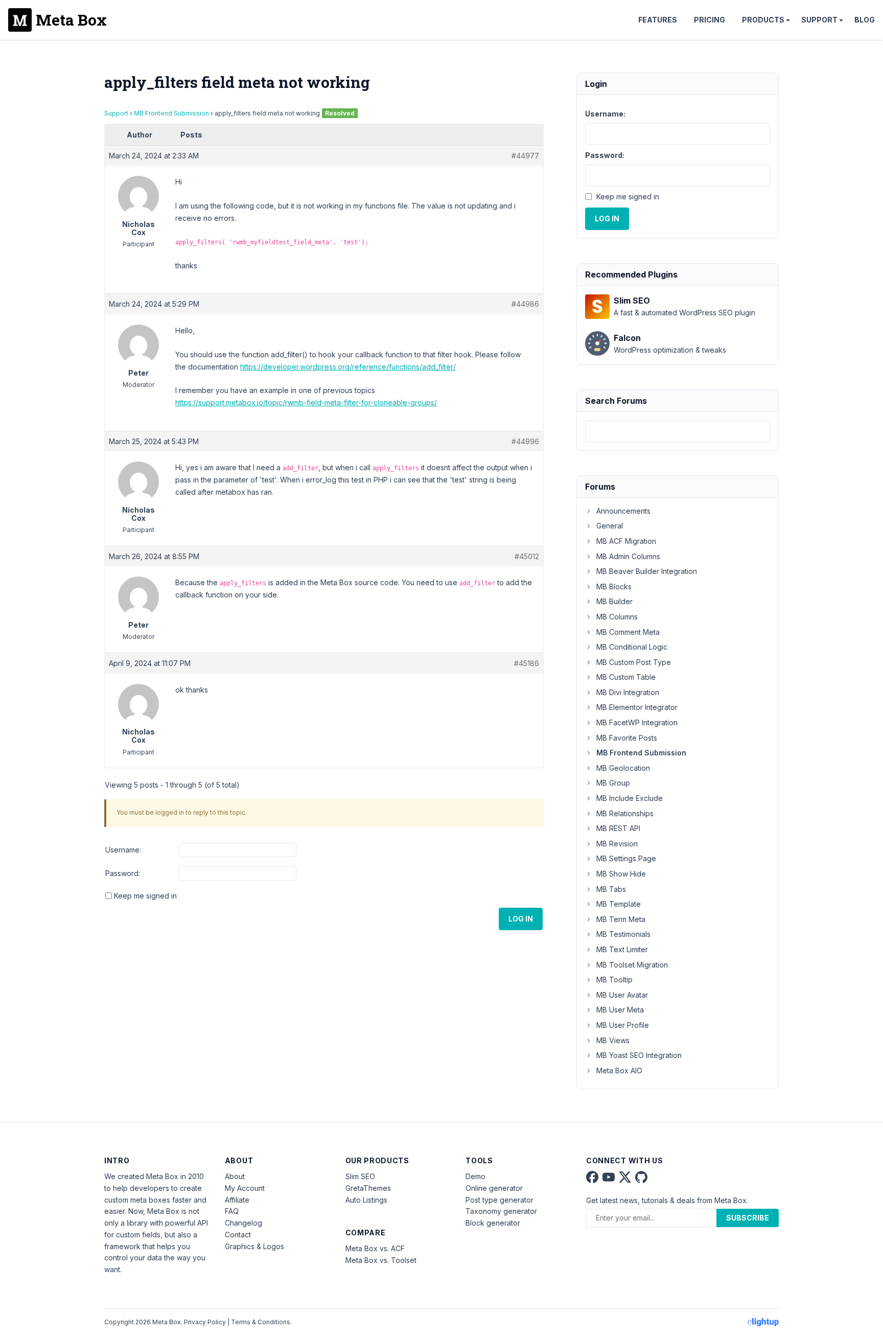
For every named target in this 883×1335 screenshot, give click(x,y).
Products (763, 19)
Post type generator (499, 1199)
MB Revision (617, 843)
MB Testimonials (623, 934)
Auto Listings (366, 1199)
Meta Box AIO (619, 1070)
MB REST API (618, 828)
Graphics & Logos (254, 1246)
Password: (122, 873)
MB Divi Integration (627, 692)
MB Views (613, 1040)
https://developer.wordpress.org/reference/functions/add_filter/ (348, 366)
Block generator (493, 1222)
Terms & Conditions (260, 1322)
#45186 (526, 663)
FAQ (232, 1211)
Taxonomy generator (501, 1211)
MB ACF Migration (626, 541)
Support (819, 19)
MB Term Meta (620, 919)
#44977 (525, 155)
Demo (475, 1176)
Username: (123, 849)
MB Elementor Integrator (637, 707)
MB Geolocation (623, 768)
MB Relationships (625, 813)
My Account (245, 1188)
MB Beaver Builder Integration (646, 571)
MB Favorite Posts (626, 737)
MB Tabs (611, 889)
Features (657, 19)
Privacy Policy (205, 1322)
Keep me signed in (145, 895)
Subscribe (747, 1217)
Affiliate (237, 1199)
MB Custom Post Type (633, 662)
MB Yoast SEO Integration (639, 1055)
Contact (238, 1234)
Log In (520, 918)
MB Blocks (614, 586)
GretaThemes (368, 1188)
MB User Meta (620, 1009)
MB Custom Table (626, 677)
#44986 (525, 304)
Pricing (709, 19)
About (235, 1176)
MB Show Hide (621, 873)
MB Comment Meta (628, 632)
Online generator (494, 1188)
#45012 (527, 556)
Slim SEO (360, 1176)
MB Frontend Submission (171, 113)
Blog (864, 19)
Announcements (623, 511)
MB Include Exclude (629, 798)
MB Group (613, 782)
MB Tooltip (614, 979)
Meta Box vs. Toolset (380, 1260)
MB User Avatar (622, 995)
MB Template (618, 904)
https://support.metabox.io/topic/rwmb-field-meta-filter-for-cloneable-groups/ (306, 402)
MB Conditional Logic (631, 646)
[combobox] (677, 431)
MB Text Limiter (622, 949)
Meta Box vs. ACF (375, 1248)
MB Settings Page (626, 858)
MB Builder (614, 601)
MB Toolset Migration (632, 964)
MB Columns (617, 616)
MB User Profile (622, 1025)
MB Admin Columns (628, 556)
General (609, 525)
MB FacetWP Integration (637, 722)
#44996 (525, 441)
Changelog (243, 1222)
